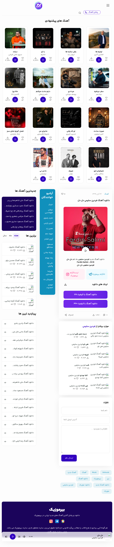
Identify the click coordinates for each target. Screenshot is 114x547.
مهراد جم (49, 233)
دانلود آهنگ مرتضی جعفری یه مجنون (18, 216)
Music (94, 472)
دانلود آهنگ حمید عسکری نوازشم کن (18, 205)
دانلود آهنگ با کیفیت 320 (85, 303)
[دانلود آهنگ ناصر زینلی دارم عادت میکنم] (43, 78)
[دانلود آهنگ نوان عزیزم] (71, 157)
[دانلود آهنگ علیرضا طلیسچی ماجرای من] (43, 117)
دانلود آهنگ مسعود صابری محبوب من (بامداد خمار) (18, 221)
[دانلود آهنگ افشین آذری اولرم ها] (99, 38)
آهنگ (106, 194)
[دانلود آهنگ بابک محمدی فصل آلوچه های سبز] (15, 117)
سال (5, 235)
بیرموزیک (97, 478)
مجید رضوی (48, 218)
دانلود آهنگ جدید (97, 259)
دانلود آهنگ (83, 478)
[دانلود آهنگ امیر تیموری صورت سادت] (99, 117)
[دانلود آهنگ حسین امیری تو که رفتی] (71, 117)
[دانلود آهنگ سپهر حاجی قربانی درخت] (15, 38)
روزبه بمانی (48, 252)
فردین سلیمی (83, 259)
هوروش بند (48, 279)
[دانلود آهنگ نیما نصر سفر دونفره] (99, 78)
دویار (51, 204)
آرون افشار (48, 239)
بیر (108, 478)
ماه (10, 235)
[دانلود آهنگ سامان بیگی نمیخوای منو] (99, 157)
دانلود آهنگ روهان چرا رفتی (22, 226)
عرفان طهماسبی (49, 211)
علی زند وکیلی (50, 265)
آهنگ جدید (72, 472)
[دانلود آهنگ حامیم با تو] (43, 38)
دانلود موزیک (84, 485)
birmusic (106, 472)
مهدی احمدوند (49, 286)
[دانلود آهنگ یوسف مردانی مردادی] (71, 78)
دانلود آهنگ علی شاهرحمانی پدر (20, 200)
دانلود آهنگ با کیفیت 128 (85, 294)
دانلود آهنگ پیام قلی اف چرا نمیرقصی (18, 211)
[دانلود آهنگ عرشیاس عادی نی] (43, 157)
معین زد (49, 228)
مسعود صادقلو (50, 246)
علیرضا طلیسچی (49, 273)
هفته (16, 235)
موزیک (106, 491)
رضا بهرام (49, 258)
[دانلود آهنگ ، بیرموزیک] (38, 5)
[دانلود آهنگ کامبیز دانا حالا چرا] (15, 78)
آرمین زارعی (48, 223)
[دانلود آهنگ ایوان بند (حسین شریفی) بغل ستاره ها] (71, 38)
